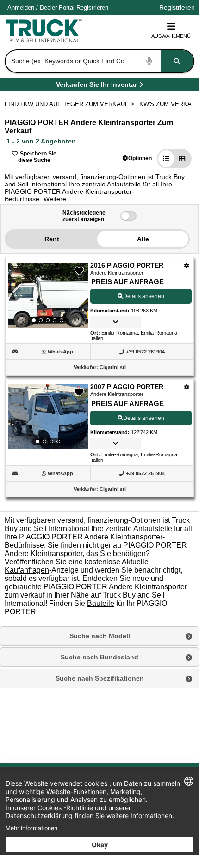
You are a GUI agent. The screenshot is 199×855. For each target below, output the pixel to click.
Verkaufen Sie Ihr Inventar (96, 86)
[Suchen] (177, 61)
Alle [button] (143, 239)
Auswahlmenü (171, 36)
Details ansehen (143, 296)
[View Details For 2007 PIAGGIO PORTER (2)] (48, 416)
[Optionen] (186, 265)
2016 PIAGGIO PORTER (126, 265)
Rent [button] (51, 239)
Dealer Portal (57, 7)
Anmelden (20, 7)
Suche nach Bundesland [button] (99, 657)
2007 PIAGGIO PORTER (126, 386)
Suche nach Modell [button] (99, 636)
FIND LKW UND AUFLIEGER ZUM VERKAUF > (70, 104)
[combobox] (98, 61)
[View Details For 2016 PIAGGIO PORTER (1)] (48, 295)
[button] (137, 158)
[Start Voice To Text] (149, 61)
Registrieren (92, 7)
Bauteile (100, 603)
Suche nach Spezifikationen (100, 678)
